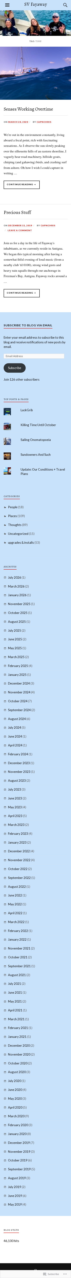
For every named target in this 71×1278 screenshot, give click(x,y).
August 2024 (17, 719)
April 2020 (15, 1107)
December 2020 (19, 1045)
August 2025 (17, 622)
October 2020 (17, 1063)
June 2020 (15, 1090)
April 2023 (15, 816)
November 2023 (19, 772)
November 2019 (19, 1151)
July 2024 (14, 727)
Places (12, 516)
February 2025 (18, 666)
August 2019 (17, 1178)
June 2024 (15, 736)
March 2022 (16, 922)
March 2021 (16, 1019)
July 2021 (14, 984)
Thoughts (14, 525)
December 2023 (19, 763)
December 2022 (19, 851)
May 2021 (15, 1001)
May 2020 (15, 1098)
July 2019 (14, 1187)
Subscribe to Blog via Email (28, 325)
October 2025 (17, 613)
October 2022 (17, 869)
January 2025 (17, 675)
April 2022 (15, 913)
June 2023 (15, 798)
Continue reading (18, 186)
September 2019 (19, 1169)
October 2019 (17, 1160)
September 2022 (19, 878)
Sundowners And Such (36, 454)
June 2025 (15, 639)
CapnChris (44, 122)
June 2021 (15, 992)
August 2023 (17, 780)
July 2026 (14, 577)
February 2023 (18, 833)
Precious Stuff (17, 212)
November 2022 (19, 860)
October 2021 (17, 957)
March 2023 (16, 825)
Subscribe (14, 368)
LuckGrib (27, 410)
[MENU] (7, 5)
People (12, 507)
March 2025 (16, 657)
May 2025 (15, 648)
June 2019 (15, 1196)
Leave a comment (20, 230)
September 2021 (19, 966)
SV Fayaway (35, 4)
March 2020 (16, 1116)
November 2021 (19, 948)
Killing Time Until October (38, 425)
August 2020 (17, 1072)
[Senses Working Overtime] (35, 98)
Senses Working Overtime (28, 109)
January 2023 (17, 842)
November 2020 (19, 1054)
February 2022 (18, 931)
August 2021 (17, 975)
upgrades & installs (21, 542)
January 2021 (17, 1037)
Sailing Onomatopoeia (36, 440)
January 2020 (17, 1134)
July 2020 (14, 1081)
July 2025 (14, 630)
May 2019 (15, 1204)
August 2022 (17, 887)
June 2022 (15, 895)
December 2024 (19, 683)
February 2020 (18, 1125)
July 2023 (14, 789)
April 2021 (15, 1010)
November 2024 (19, 692)
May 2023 (15, 807)
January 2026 (17, 595)
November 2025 (19, 604)
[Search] (62, 5)
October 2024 (17, 701)
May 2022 (15, 904)
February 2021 (18, 1028)
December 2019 (19, 1143)
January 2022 (17, 939)
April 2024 (15, 745)
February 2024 (18, 754)
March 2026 (16, 586)
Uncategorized (18, 534)
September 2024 (19, 710)
